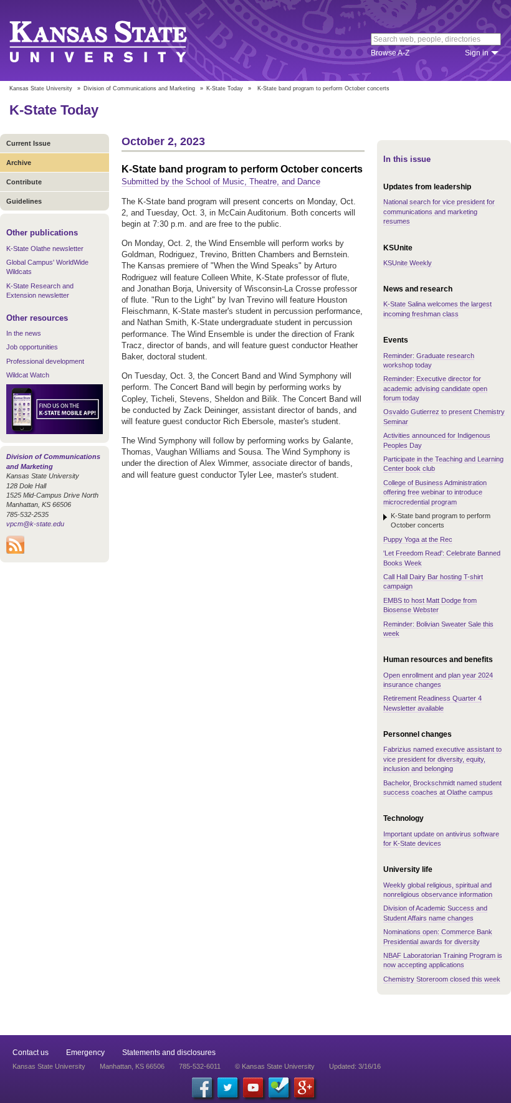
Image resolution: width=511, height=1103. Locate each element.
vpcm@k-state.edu (35, 524)
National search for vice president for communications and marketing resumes (439, 211)
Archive (18, 162)
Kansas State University (113, 40)
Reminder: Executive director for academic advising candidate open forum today (435, 388)
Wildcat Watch (27, 375)
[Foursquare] (279, 1087)
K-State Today (224, 88)
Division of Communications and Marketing (139, 88)
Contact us (30, 1052)
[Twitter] (227, 1087)
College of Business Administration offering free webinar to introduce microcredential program (435, 492)
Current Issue (28, 143)
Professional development (45, 361)
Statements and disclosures (169, 1052)
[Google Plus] (304, 1087)
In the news (23, 333)
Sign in (477, 53)
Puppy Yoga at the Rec (417, 539)
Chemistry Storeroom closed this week (441, 979)
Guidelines (24, 201)
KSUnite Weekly (407, 263)
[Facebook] (202, 1087)
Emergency (85, 1052)
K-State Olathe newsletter (45, 248)
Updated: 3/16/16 (355, 1066)
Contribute (24, 182)
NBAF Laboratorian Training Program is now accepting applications (442, 960)
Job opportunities (32, 347)
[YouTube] (253, 1087)
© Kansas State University (275, 1066)
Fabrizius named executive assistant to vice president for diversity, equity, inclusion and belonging (442, 759)
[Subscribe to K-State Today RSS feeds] (15, 551)
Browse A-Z (390, 53)
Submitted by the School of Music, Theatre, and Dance (221, 181)
